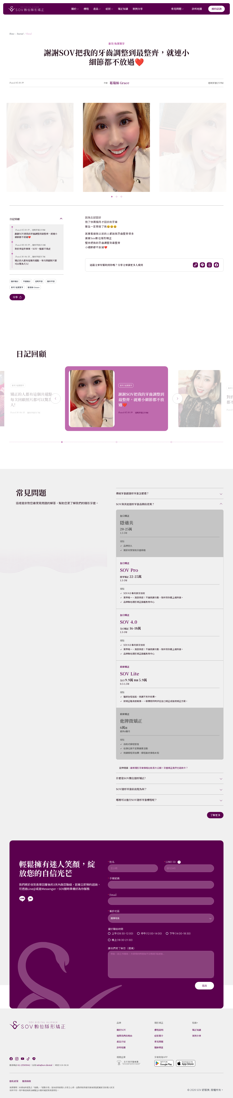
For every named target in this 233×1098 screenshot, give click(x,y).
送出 (204, 985)
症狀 (108, 9)
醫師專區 (158, 1047)
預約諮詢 (216, 9)
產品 (95, 9)
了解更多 (215, 815)
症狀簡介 (158, 1035)
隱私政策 (14, 1081)
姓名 (111, 862)
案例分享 (138, 9)
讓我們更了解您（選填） (122, 948)
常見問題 (176, 9)
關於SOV (121, 1029)
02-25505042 (24, 1065)
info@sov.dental (44, 1065)
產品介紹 (121, 1041)
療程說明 (158, 1029)
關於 (73, 9)
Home (12, 33)
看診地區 (114, 911)
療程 (86, 9)
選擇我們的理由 (124, 1035)
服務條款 (26, 1081)
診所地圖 (197, 9)
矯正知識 (123, 9)
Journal (20, 33)
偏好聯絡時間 (115, 929)
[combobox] (161, 916)
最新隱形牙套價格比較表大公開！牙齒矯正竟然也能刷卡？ (159, 767)
